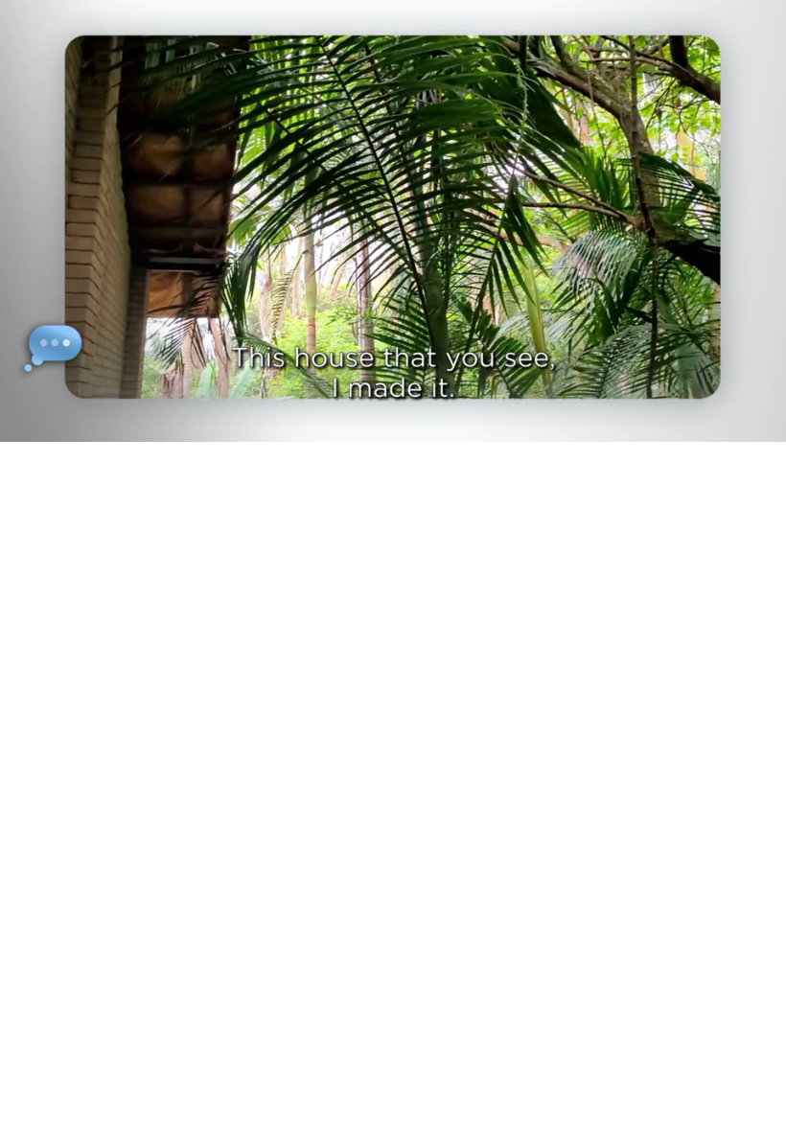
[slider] (406, 423)
